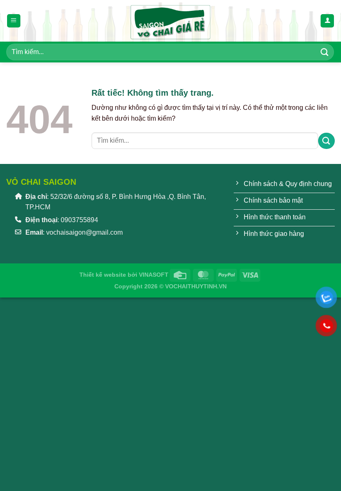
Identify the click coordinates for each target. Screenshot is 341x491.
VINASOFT (153, 274)
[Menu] (13, 21)
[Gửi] (324, 52)
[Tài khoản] (327, 21)
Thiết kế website (102, 274)
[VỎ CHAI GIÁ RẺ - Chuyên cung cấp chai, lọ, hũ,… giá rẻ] (170, 21)
